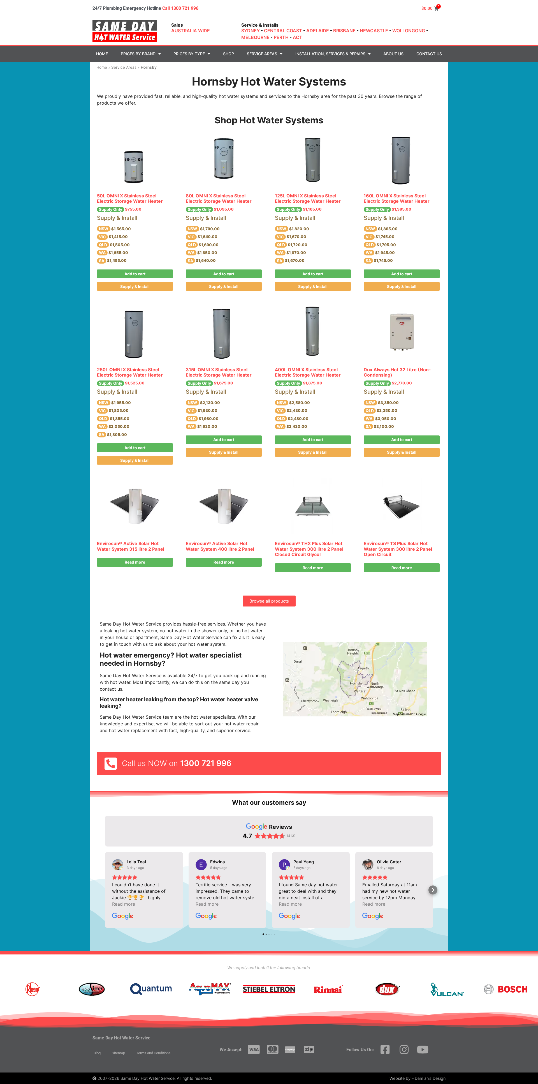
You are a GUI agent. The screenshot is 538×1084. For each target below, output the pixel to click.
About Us (393, 53)
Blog (97, 1053)
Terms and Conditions (153, 1053)
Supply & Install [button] (135, 286)
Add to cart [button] (134, 273)
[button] (105, 889)
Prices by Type (189, 53)
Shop (228, 53)
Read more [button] (123, 904)
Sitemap (118, 1053)
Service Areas (262, 53)
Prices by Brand (138, 53)
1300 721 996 (205, 763)
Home (102, 53)
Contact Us (429, 53)
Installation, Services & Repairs (330, 53)
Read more (135, 562)
